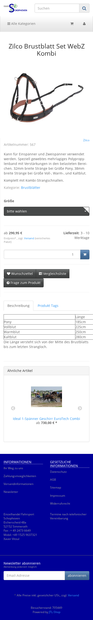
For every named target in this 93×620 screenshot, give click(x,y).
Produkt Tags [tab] (48, 305)
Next (80, 408)
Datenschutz (58, 472)
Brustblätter (30, 187)
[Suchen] (84, 8)
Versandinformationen (18, 484)
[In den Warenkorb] (84, 254)
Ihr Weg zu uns (13, 468)
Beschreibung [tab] (18, 305)
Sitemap (55, 487)
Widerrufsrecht (60, 503)
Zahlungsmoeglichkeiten (20, 476)
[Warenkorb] (72, 23)
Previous (13, 408)
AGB (53, 480)
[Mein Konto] (84, 23)
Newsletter (11, 492)
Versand (29, 238)
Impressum (57, 496)
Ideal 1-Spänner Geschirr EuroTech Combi (46, 418)
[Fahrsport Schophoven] (15, 8)
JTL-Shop (54, 612)
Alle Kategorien (23, 23)
